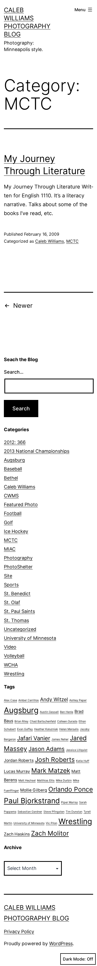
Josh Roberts (55, 759)
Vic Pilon (51, 823)
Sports (11, 584)
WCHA (11, 665)
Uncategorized (20, 629)
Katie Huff (82, 761)
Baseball (13, 469)
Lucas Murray (17, 771)
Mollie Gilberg (33, 790)
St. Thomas (16, 620)
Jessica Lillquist (76, 750)
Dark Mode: (74, 959)
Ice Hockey (16, 531)
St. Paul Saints (19, 611)
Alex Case (10, 700)
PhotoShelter (18, 566)
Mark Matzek (50, 770)
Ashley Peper (78, 700)
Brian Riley (21, 721)
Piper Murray (69, 802)
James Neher (60, 739)
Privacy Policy (19, 931)
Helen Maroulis (69, 729)
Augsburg (14, 460)
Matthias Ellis (46, 780)
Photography (18, 558)
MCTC (72, 241)
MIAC (10, 549)
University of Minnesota (30, 638)
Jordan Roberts (19, 760)
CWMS (11, 495)
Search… (14, 372)
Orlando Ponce (70, 789)
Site (8, 576)
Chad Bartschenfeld (43, 721)
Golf (8, 522)
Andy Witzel (54, 699)
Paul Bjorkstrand (32, 800)
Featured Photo (21, 504)
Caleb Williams (49, 241)
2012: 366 (15, 442)
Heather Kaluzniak (46, 729)
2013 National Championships (36, 451)
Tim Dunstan (74, 811)
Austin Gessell (49, 712)
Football (12, 513)
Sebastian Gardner (30, 811)
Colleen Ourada (67, 721)
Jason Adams (46, 748)
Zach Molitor (50, 833)
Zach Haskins (17, 834)
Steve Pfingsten (53, 811)
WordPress (61, 943)
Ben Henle (66, 712)
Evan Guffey (25, 729)
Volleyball (14, 655)
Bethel (11, 478)
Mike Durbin (64, 780)
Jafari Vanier (33, 738)
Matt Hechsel (27, 780)
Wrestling (14, 673)
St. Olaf (12, 602)
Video (10, 647)
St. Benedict (17, 593)
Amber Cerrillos (28, 700)
